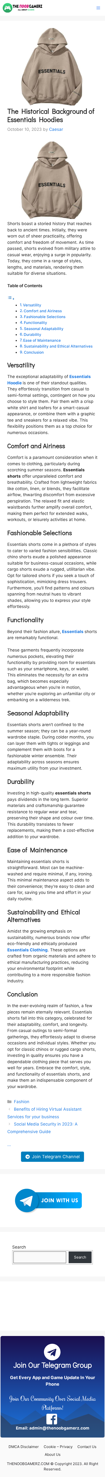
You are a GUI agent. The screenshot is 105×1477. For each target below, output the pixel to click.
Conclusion (34, 352)
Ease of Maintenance (42, 340)
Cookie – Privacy (58, 1446)
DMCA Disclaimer (24, 1446)
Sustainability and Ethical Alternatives (58, 346)
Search (19, 1247)
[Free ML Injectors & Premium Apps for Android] (22, 8)
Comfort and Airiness (43, 311)
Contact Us (86, 1446)
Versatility (32, 305)
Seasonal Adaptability (44, 328)
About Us (53, 1454)
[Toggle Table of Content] (11, 298)
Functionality (36, 322)
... (9, 1144)
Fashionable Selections (45, 316)
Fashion (21, 1101)
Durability (33, 334)
